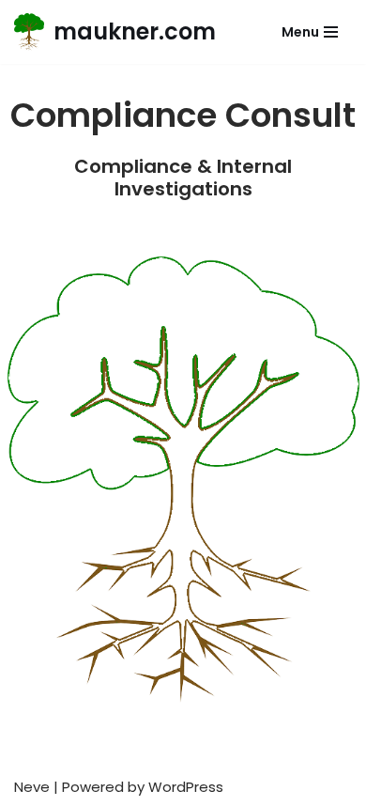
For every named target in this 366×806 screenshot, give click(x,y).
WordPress (185, 787)
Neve (32, 787)
